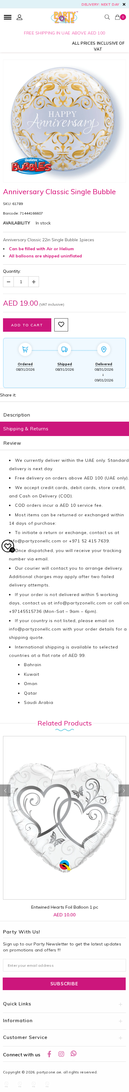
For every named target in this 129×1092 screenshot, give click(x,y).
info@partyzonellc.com (35, 541)
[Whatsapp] (73, 1054)
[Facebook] (49, 1054)
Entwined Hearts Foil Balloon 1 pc (64, 907)
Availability (16, 223)
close (124, 4)
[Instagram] (61, 1054)
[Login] (20, 17)
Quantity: (12, 271)
